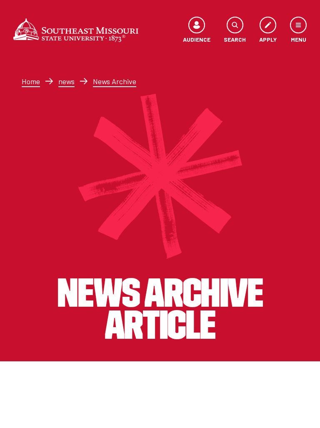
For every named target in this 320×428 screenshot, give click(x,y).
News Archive (114, 81)
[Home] (75, 30)
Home (31, 81)
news (66, 81)
